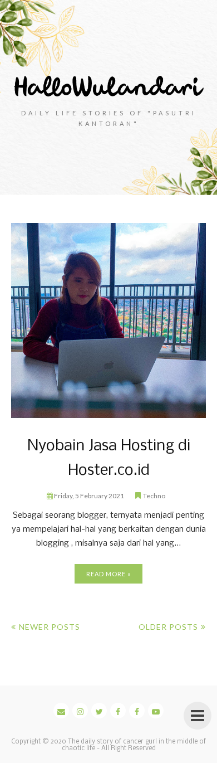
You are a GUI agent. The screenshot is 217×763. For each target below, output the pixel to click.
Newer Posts (49, 626)
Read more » (108, 573)
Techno (154, 496)
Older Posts (168, 626)
